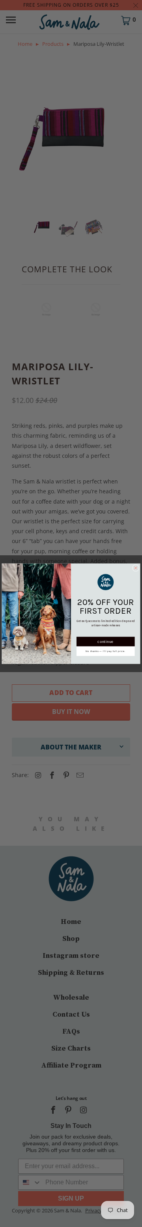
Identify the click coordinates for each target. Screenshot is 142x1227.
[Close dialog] (136, 568)
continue (105, 641)
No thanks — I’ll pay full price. (105, 651)
